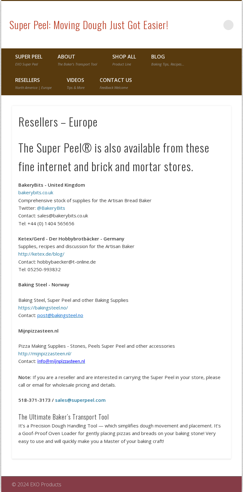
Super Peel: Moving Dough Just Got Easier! (88, 24)
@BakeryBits (51, 208)
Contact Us (116, 83)
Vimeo (215, 25)
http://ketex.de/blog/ (41, 254)
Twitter (202, 25)
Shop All (124, 59)
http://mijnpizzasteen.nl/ (45, 353)
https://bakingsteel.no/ (43, 307)
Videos (75, 83)
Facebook (189, 25)
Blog (167, 59)
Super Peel (28, 59)
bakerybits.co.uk (35, 192)
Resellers (33, 83)
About (77, 59)
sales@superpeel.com (80, 400)
